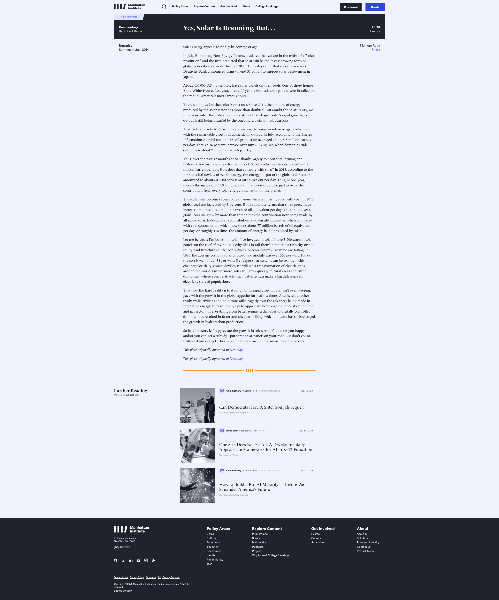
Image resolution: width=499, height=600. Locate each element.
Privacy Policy (137, 577)
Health (211, 555)
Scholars (362, 538)
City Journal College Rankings (270, 555)
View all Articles (129, 16)
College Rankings (267, 6)
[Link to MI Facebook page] (115, 561)
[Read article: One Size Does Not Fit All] (197, 445)
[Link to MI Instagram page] (146, 561)
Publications (260, 534)
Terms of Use (121, 577)
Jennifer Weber (231, 454)
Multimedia (259, 542)
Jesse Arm (228, 412)
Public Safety (215, 559)
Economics (213, 542)
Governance (214, 551)
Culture (211, 538)
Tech (376, 27)
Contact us (364, 546)
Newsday (125, 45)
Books (256, 538)
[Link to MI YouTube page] (138, 560)
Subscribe (317, 542)
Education (213, 546)
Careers (316, 538)
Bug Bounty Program (169, 577)
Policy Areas (180, 6)
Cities (210, 534)
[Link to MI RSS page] (153, 561)
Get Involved (228, 6)
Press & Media (366, 551)
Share (376, 49)
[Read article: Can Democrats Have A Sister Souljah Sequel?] (197, 405)
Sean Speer (241, 412)
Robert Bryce (132, 31)
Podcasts (258, 546)
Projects (257, 551)
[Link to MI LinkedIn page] (131, 561)
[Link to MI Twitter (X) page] (123, 560)
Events (315, 534)
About (246, 6)
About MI (362, 534)
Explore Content (204, 6)
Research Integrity (368, 542)
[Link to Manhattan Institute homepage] (131, 531)
